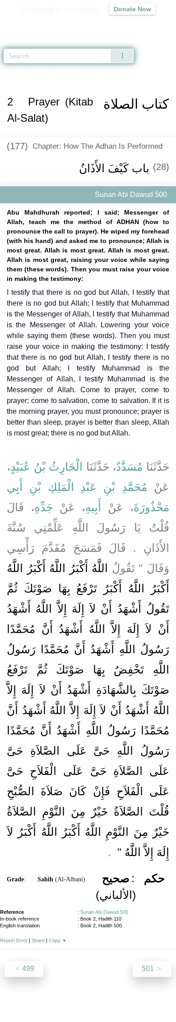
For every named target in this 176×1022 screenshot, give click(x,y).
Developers (97, 995)
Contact (134, 995)
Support (61, 995)
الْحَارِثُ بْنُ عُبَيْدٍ (46, 466)
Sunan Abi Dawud (48, 71)
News (34, 995)
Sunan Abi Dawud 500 (104, 912)
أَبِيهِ (93, 507)
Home (11, 71)
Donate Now (132, 9)
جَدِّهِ (43, 507)
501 (149, 968)
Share (38, 940)
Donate (164, 995)
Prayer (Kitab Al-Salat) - (124, 71)
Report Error (14, 940)
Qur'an (43, 25)
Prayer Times (113, 25)
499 (27, 968)
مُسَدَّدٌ (129, 466)
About (9, 995)
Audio (149, 25)
